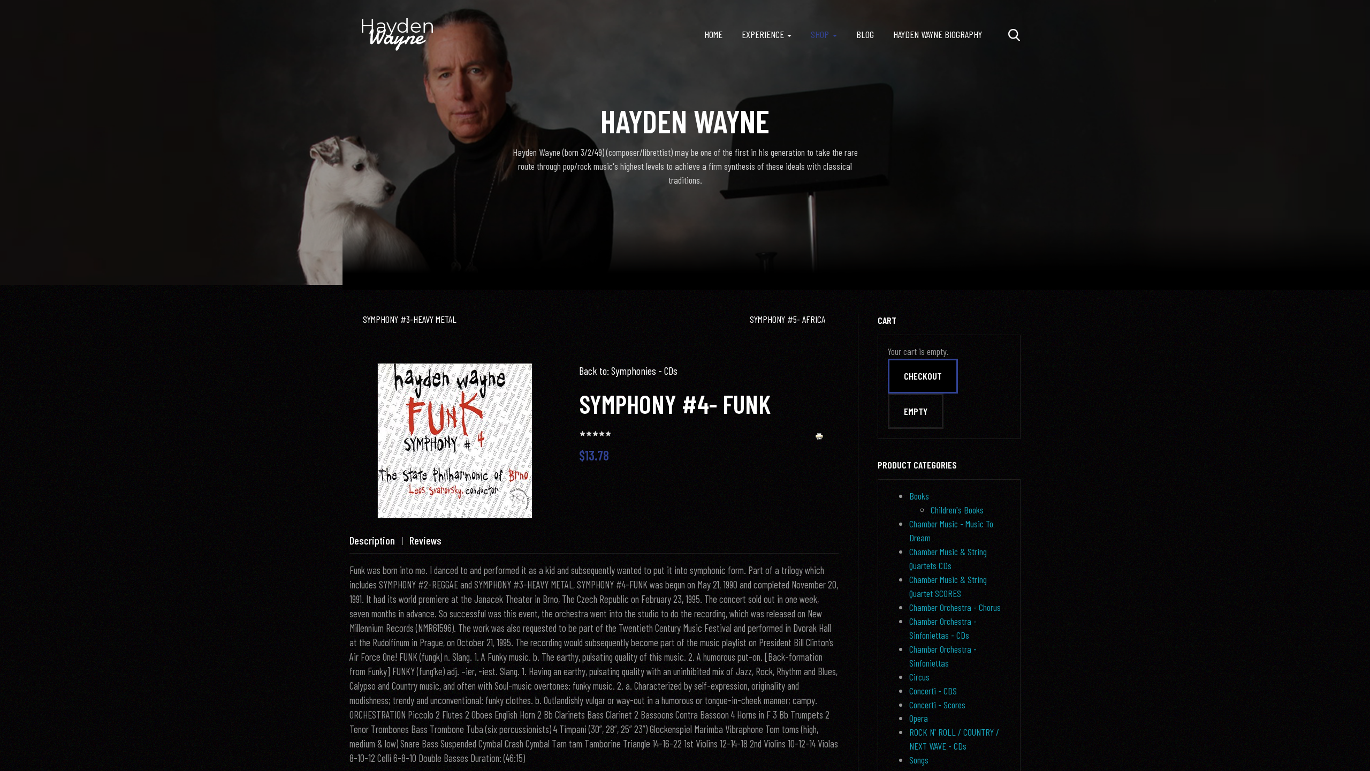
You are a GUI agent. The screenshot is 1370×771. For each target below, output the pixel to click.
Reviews (425, 540)
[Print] (819, 435)
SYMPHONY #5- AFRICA (787, 319)
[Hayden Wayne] (397, 35)
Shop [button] (820, 34)
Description (372, 540)
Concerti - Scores (937, 704)
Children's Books (957, 510)
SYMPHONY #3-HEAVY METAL (409, 319)
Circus (919, 677)
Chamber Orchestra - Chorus (955, 607)
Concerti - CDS (933, 691)
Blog (865, 34)
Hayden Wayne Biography (937, 34)
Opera (918, 718)
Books (919, 496)
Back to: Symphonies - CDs (628, 370)
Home (713, 34)
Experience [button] (763, 34)
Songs (918, 760)
